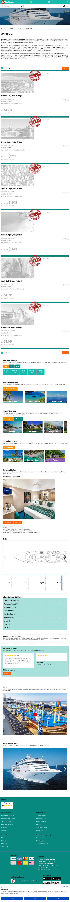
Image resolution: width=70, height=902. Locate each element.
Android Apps (4, 847)
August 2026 (6, 371)
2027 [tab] (11, 366)
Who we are (4, 838)
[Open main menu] (68, 6)
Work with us (39, 830)
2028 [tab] (17, 366)
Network (3, 841)
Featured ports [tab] (8, 419)
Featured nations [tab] (8, 447)
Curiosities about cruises (7, 816)
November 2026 (31, 371)
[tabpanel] (35, 372)
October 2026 (23, 371)
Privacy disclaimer (41, 818)
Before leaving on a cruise (8, 818)
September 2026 (14, 371)
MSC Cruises (20, 28)
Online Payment (40, 841)
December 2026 (40, 371)
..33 (6, 68)
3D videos (3, 830)
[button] (65, 505)
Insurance (38, 824)
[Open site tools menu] (68, 2)
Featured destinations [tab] (10, 389)
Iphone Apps (4, 844)
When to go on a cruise (7, 824)
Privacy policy (66, 886)
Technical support (41, 816)
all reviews (6, 674)
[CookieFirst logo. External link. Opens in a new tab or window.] (2, 887)
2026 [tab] (5, 366)
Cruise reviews (40, 838)
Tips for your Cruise (6, 821)
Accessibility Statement (42, 827)
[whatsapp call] (31, 2)
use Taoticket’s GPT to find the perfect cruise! (27, 881)
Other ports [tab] (19, 419)
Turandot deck (7, 522)
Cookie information (41, 821)
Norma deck (18, 522)
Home (2, 28)
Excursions (4, 827)
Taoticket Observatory (42, 844)
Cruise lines (10, 28)
